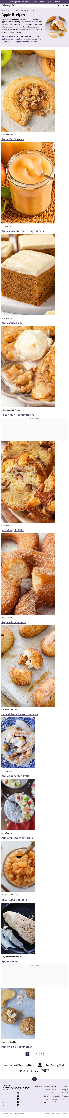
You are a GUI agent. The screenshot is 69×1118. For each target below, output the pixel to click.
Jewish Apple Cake (12, 530)
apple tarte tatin (22, 41)
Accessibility (56, 1096)
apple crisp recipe (8, 39)
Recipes (47, 1086)
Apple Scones (9, 961)
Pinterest (65, 1093)
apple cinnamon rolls (17, 27)
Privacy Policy (54, 1100)
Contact (54, 1093)
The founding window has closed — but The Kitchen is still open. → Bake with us (34, 2)
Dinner (46, 1096)
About (54, 1086)
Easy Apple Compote (14, 899)
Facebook (65, 1096)
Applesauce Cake (11, 323)
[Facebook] (18, 1102)
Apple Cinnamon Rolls (15, 776)
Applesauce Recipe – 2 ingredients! (23, 231)
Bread (46, 1102)
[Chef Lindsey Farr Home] (7, 5)
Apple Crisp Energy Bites (16, 1046)
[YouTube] (18, 1097)
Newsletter (38, 1086)
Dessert (46, 1099)
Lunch (46, 1093)
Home (3, 10)
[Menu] (67, 6)
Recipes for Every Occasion (16, 10)
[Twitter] (18, 1105)
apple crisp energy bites (30, 29)
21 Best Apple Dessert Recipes (19, 714)
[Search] (63, 6)
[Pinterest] (18, 1100)
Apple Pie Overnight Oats (17, 837)
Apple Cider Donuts (13, 622)
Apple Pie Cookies (12, 139)
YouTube (65, 1099)
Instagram (65, 1090)
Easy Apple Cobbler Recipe (17, 415)
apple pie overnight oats (25, 39)
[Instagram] (18, 1094)
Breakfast (47, 1090)
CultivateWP (64, 1113)
